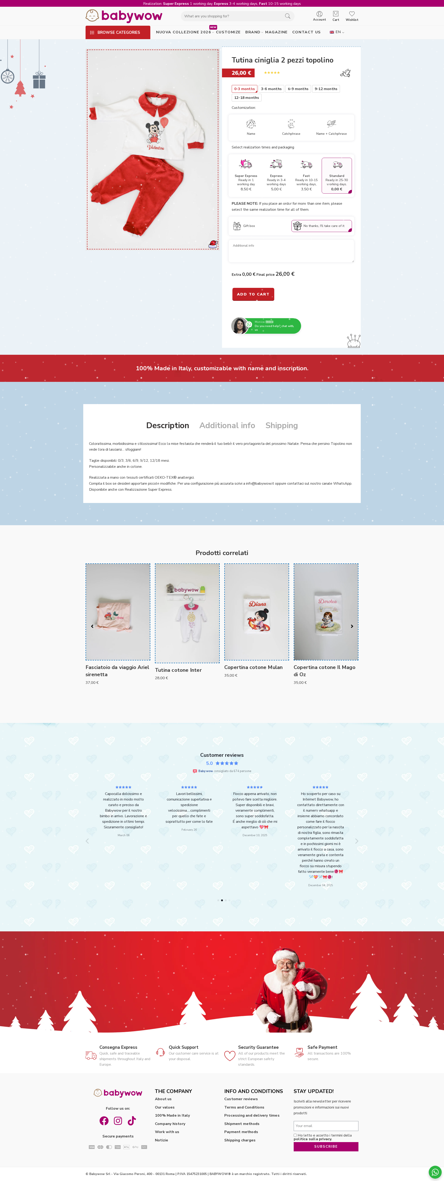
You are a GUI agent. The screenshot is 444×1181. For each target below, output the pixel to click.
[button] (87, 841)
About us (163, 1099)
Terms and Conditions (244, 1107)
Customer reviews (241, 1099)
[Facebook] (104, 1120)
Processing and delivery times (252, 1115)
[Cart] (336, 14)
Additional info (227, 425)
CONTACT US (306, 32)
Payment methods (241, 1131)
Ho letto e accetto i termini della (323, 1137)
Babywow (205, 771)
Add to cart (253, 294)
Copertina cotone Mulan (184, 667)
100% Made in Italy (172, 1115)
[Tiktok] (131, 1120)
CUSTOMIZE (228, 32)
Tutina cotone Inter (109, 670)
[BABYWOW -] (124, 16)
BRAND (253, 32)
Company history (170, 1123)
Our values (165, 1107)
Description (167, 425)
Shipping (281, 425)
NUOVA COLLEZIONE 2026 (183, 32)
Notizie (161, 1140)
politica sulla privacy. (313, 1139)
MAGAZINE (276, 32)
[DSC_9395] (153, 150)
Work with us (167, 1131)
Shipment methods (241, 1123)
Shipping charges (240, 1140)
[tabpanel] (118, 621)
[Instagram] (118, 1120)
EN (338, 32)
